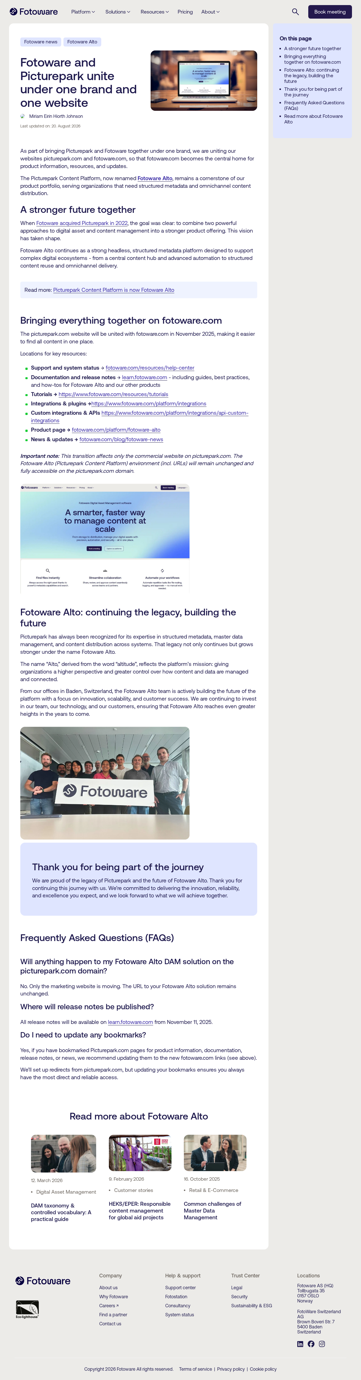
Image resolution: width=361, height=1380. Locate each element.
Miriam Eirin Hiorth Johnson (56, 116)
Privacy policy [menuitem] (231, 1369)
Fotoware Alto (82, 42)
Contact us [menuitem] (110, 1323)
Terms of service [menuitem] (195, 1369)
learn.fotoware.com (144, 377)
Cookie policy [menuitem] (263, 1369)
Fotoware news (40, 42)
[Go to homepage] (33, 14)
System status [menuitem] (179, 1314)
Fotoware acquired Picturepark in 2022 (81, 223)
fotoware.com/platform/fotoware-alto (116, 430)
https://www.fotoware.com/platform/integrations (148, 403)
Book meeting (330, 12)
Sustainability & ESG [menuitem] (251, 1305)
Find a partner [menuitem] (113, 1314)
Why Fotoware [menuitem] (113, 1296)
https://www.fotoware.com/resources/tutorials (113, 394)
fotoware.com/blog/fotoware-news (121, 439)
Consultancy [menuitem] (177, 1305)
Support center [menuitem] (180, 1287)
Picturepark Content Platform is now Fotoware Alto (113, 290)
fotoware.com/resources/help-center (150, 368)
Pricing (185, 12)
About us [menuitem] (108, 1287)
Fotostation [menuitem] (176, 1296)
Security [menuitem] (239, 1296)
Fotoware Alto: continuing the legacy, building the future (311, 75)
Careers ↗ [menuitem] (109, 1305)
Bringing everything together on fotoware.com (312, 59)
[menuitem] (300, 1344)
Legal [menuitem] (236, 1287)
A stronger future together (312, 48)
